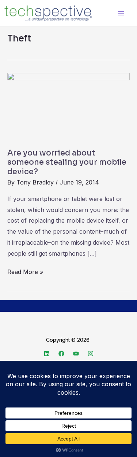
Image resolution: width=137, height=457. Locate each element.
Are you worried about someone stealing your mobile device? (66, 162)
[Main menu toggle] (120, 13)
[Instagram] (91, 354)
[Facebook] (61, 354)
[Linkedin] (47, 354)
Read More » (25, 271)
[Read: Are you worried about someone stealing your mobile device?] (68, 106)
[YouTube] (76, 354)
